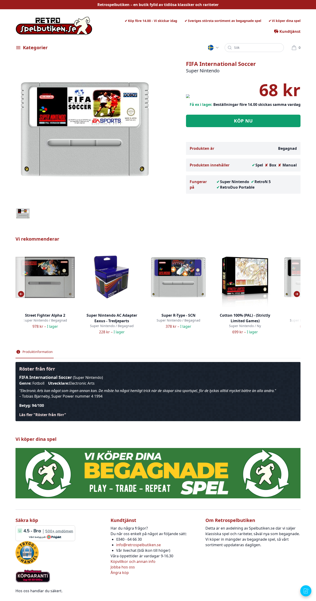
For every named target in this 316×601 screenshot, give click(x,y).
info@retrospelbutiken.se (138, 544)
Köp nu (243, 121)
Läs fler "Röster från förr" (42, 414)
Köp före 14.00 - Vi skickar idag (152, 20)
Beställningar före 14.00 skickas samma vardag (257, 104)
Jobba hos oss (123, 567)
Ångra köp (120, 572)
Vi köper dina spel (286, 20)
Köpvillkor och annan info (133, 561)
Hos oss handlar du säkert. (38, 590)
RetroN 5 (262, 181)
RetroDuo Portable (237, 187)
